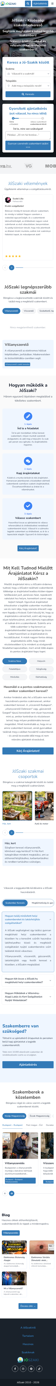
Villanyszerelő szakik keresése (17, 364)
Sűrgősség (41, 669)
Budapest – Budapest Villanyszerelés (14, 1180)
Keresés (29, 94)
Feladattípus (14, 669)
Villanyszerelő (11, 310)
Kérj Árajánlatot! (28, 548)
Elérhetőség (41, 677)
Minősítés (14, 677)
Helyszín (41, 661)
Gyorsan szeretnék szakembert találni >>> (28, 145)
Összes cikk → (28, 1306)
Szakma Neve (14, 661)
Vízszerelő (29, 310)
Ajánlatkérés (28, 1065)
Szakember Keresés (15, 902)
